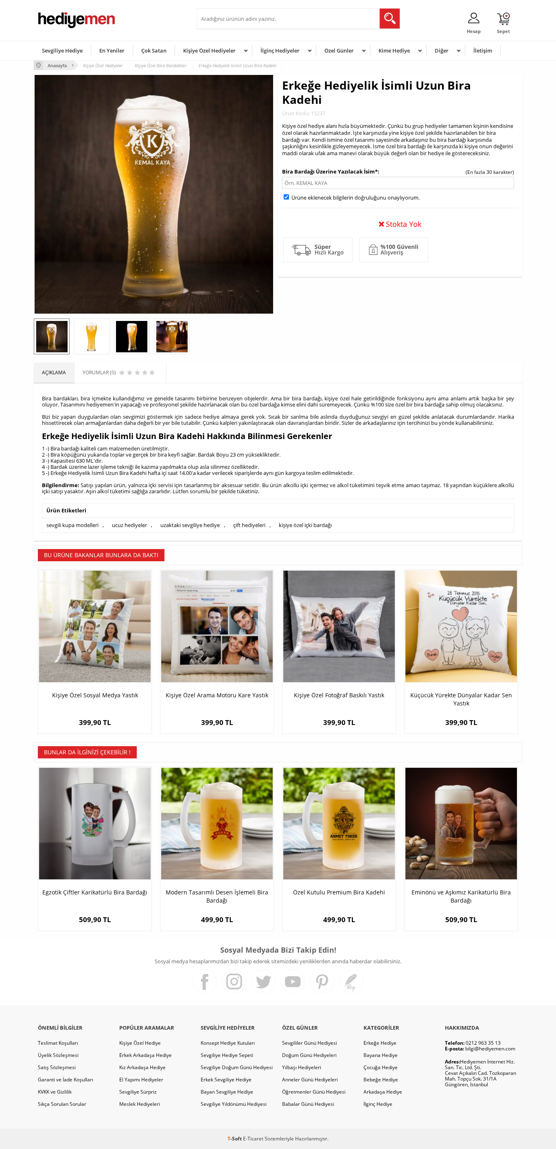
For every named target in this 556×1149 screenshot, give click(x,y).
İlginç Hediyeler (280, 50)
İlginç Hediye (377, 1104)
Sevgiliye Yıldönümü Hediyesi (234, 1104)
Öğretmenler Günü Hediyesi (314, 1091)
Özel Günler (339, 50)
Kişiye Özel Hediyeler (209, 50)
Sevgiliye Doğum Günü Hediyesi (237, 1067)
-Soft (235, 1138)
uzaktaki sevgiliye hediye (190, 525)
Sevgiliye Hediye (62, 50)
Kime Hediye (394, 50)
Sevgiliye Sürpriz (138, 1091)
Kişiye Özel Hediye (140, 1042)
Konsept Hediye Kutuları (228, 1042)
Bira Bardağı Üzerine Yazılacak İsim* (330, 171)
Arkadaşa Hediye (382, 1091)
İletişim (482, 50)
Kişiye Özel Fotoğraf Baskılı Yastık (339, 695)
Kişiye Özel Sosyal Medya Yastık (95, 695)
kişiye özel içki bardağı (305, 525)
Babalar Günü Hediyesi (308, 1104)
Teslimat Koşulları (58, 1042)
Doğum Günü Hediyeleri (309, 1055)
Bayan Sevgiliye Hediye (227, 1091)
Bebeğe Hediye (380, 1079)
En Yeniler (112, 50)
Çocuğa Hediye (380, 1067)
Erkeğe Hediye (379, 1042)
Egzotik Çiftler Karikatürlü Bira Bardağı (94, 892)
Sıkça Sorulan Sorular (62, 1104)
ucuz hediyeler (129, 525)
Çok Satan (153, 50)
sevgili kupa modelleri (72, 525)
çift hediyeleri (249, 525)
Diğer (442, 50)
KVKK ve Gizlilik (55, 1091)
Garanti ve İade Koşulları (65, 1079)
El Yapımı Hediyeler (141, 1079)
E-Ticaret (253, 1138)
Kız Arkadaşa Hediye (142, 1067)
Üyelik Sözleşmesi (58, 1055)
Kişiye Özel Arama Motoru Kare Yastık (217, 695)
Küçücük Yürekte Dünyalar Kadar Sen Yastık (461, 699)
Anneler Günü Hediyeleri (310, 1079)
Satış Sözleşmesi (57, 1067)
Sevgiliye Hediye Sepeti (227, 1055)
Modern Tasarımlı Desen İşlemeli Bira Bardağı (217, 896)
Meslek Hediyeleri (139, 1104)
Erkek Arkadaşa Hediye (145, 1055)
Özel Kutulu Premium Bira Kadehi (339, 892)
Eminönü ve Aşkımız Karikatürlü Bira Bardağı (461, 896)
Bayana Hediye (380, 1055)
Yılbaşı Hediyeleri (301, 1067)
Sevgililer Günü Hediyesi (309, 1042)
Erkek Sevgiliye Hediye (226, 1079)
